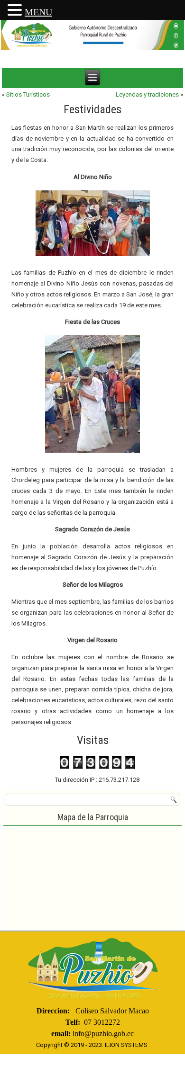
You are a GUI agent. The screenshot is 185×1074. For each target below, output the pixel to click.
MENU (38, 12)
